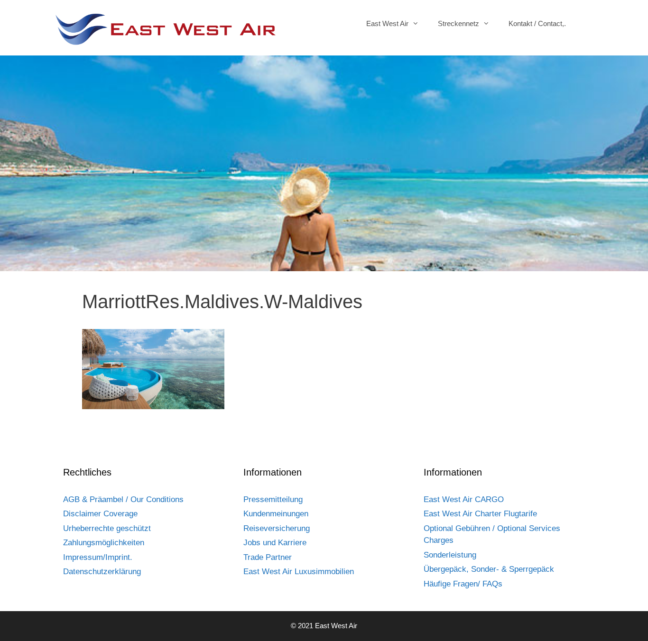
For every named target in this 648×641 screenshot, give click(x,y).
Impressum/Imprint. (97, 557)
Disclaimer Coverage (100, 513)
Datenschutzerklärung (102, 571)
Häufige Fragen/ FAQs (463, 583)
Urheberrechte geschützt (107, 528)
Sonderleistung (450, 554)
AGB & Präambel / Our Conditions (123, 499)
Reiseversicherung (276, 528)
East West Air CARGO (464, 499)
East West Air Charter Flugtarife (480, 513)
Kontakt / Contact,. (537, 23)
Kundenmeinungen (275, 513)
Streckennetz (458, 23)
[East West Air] (165, 28)
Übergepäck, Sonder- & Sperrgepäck (489, 569)
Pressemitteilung (273, 499)
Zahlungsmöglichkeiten (103, 542)
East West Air (387, 23)
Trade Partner (267, 557)
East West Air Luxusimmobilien (298, 571)
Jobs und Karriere (274, 542)
